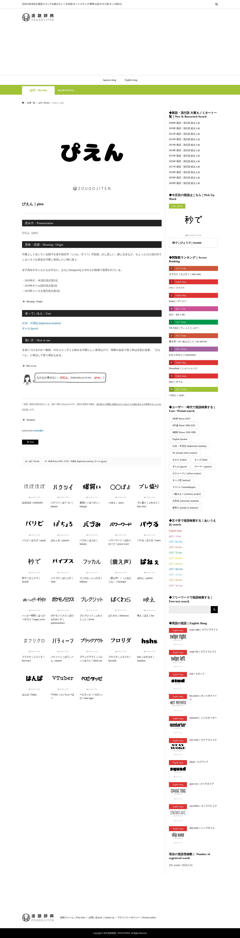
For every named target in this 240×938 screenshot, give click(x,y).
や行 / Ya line (175, 574)
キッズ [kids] (200, 460)
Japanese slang (109, 80)
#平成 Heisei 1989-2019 (183, 425)
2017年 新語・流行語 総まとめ (184, 166)
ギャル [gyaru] (30, 328)
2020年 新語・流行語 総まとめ (184, 183)
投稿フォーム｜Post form (72, 917)
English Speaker (179, 439)
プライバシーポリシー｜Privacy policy (136, 917)
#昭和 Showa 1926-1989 (184, 432)
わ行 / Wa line (176, 585)
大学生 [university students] (185, 501)
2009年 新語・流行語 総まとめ (184, 123)
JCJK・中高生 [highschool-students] (41, 323)
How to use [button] (31, 366)
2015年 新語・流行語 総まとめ (184, 156)
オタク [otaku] (179, 460)
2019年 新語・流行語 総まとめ (184, 177)
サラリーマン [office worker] (186, 473)
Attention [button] (30, 420)
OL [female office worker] (184, 453)
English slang (131, 80)
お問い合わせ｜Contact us (101, 917)
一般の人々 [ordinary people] (186, 494)
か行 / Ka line (175, 541)
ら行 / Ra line (175, 580)
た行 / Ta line (175, 552)
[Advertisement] (120, 51)
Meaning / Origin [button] (34, 301)
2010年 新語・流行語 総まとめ (184, 128)
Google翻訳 (38, 431)
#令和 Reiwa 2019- (55, 461)
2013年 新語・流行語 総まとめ (184, 145)
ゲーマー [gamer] (203, 466)
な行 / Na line (175, 558)
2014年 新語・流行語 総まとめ (184, 150)
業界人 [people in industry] (185, 508)
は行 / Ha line (38, 90)
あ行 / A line (175, 536)
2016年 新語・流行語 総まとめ (184, 161)
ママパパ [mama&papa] (183, 487)
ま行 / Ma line (176, 569)
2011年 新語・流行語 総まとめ (184, 134)
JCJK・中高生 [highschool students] (79, 461)
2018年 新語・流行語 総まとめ (184, 172)
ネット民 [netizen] (181, 480)
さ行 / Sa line (175, 547)
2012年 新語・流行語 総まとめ (184, 139)
